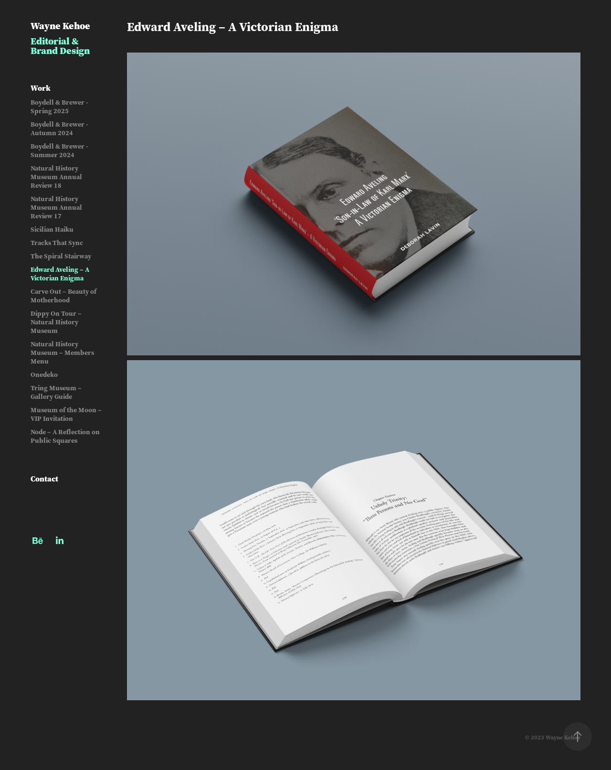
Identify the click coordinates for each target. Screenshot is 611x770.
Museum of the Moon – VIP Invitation (66, 414)
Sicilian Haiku (52, 229)
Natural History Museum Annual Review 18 (56, 177)
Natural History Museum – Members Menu (62, 353)
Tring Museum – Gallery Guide (56, 392)
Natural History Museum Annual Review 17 (56, 207)
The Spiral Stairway (61, 256)
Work (41, 88)
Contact (44, 478)
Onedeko (44, 374)
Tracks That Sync (57, 242)
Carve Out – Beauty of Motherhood (63, 296)
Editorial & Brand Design (60, 45)
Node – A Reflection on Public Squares (65, 436)
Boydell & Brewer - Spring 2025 (59, 107)
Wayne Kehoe (60, 25)
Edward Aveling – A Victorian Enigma (60, 274)
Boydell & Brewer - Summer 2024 (59, 151)
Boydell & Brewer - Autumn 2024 (59, 129)
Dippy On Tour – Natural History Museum (56, 322)
